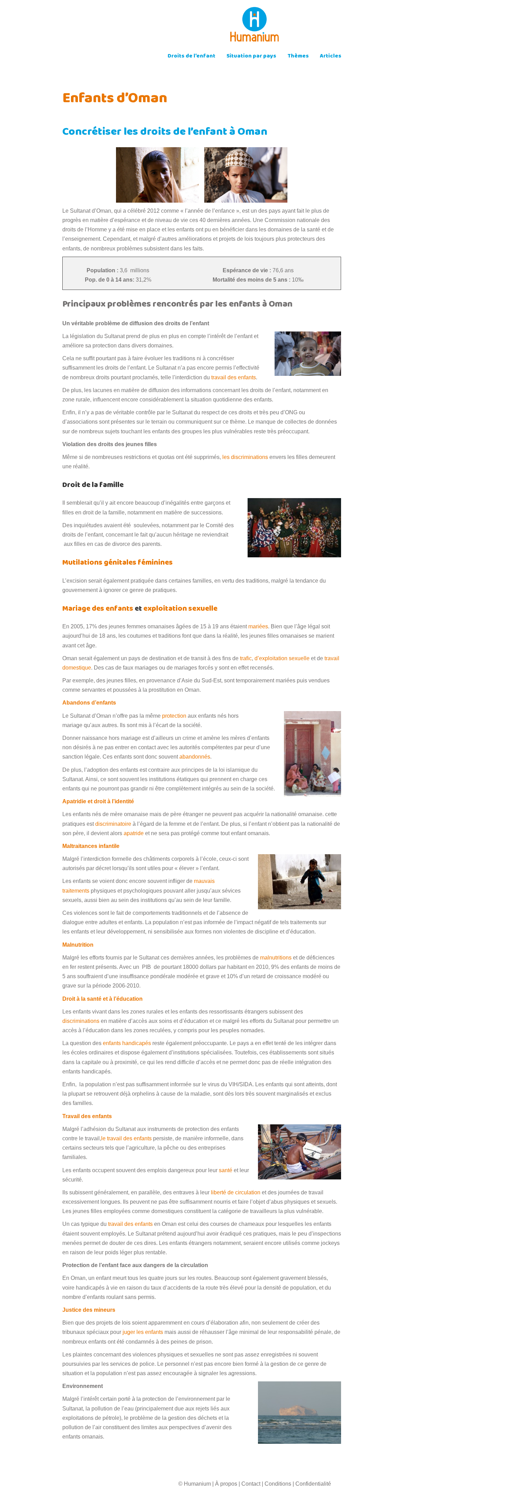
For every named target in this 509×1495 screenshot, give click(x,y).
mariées (258, 626)
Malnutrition (77, 945)
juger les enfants (143, 1332)
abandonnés (194, 757)
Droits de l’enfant (191, 56)
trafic (246, 658)
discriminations (80, 1021)
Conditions (278, 1484)
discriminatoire (113, 824)
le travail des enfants (127, 1138)
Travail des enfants (87, 1116)
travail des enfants (233, 377)
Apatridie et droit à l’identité (98, 801)
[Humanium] (254, 26)
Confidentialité (313, 1484)
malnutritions (276, 958)
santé (225, 1170)
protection (174, 716)
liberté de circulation (235, 1192)
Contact (250, 1484)
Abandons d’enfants (89, 703)
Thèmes (298, 56)
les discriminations (245, 457)
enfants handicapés (127, 1043)
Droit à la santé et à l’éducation (102, 999)
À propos (226, 1484)
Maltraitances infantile (90, 846)
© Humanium (194, 1484)
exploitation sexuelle (180, 609)
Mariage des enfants (98, 609)
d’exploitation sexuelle (282, 658)
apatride (134, 833)
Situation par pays (251, 56)
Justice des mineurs (88, 1310)
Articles (330, 56)
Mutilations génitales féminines (117, 563)
